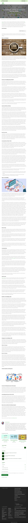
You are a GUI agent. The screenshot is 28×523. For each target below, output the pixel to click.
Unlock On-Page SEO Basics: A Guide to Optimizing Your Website (14, 440)
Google (3, 466)
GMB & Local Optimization (5, 469)
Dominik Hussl (4, 19)
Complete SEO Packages (18, 488)
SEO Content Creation (17, 497)
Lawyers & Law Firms (4, 508)
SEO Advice (14, 19)
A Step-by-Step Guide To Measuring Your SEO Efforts (22, 441)
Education (3, 513)
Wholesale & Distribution (3, 516)
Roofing (9, 513)
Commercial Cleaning (4, 514)
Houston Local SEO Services (18, 491)
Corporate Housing (10, 517)
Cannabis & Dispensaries (9, 508)
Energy (2, 511)
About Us (16, 498)
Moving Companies (4, 512)
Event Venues (9, 514)
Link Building (16, 495)
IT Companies (9, 511)
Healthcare (9, 512)
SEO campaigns (14, 258)
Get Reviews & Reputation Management (20, 494)
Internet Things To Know (5, 467)
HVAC (2, 517)
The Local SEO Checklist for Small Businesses (20, 510)
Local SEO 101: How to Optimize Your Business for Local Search (5, 440)
